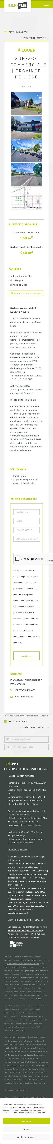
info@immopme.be (23, 696)
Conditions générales (17, 849)
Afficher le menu (46, 4)
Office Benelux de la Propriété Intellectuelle (23, 964)
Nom (20, 521)
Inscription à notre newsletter (21, 776)
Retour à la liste (18, 32)
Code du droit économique (31, 920)
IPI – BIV (34, 934)
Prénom (22, 512)
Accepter (26, 1121)
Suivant (41, 38)
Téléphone (24, 530)
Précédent (29, 38)
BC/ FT (23, 825)
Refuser (26, 1129)
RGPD (16, 1090)
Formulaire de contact (38, 769)
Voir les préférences (26, 1137)
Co (5, 1097)
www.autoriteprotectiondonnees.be (32, 1083)
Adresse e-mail (26, 539)
